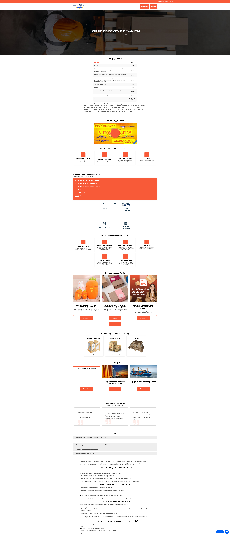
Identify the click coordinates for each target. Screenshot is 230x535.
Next (157, 416)
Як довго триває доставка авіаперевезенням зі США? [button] (91, 445)
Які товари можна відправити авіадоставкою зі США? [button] (91, 437)
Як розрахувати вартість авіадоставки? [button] (87, 449)
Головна (104, 34)
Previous (72, 416)
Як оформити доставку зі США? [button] (85, 453)
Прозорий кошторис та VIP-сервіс (165, 1)
